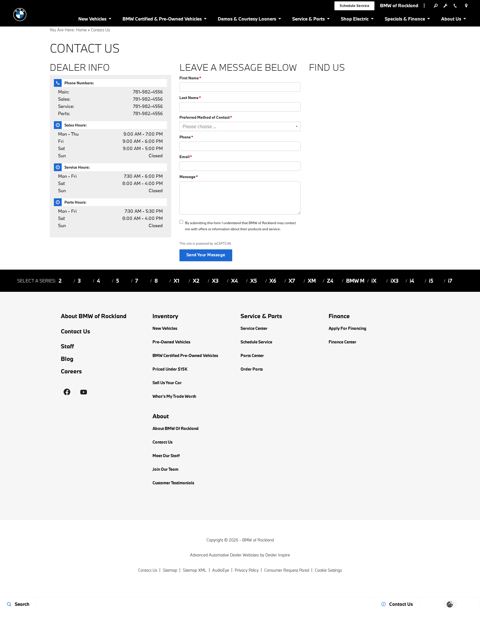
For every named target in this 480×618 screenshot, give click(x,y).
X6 (272, 280)
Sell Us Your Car (167, 382)
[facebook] (67, 392)
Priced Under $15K (170, 369)
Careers (71, 371)
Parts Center (252, 355)
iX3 (395, 280)
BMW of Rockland (258, 540)
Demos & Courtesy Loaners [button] (247, 20)
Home (81, 29)
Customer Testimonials (173, 482)
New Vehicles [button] (92, 20)
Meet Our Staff (166, 455)
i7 (450, 280)
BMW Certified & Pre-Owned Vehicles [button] (162, 20)
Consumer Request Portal (286, 570)
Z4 (330, 280)
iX (373, 280)
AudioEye (220, 570)
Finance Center (342, 342)
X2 (196, 280)
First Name (190, 77)
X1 (176, 280)
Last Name (190, 97)
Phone (186, 137)
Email (185, 156)
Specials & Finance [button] (404, 20)
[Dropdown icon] (435, 5)
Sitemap (170, 570)
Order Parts (252, 369)
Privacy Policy (247, 570)
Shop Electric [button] (355, 20)
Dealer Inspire (277, 555)
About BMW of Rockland (93, 316)
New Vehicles (164, 328)
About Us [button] (451, 20)
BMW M (355, 280)
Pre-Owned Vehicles (171, 342)
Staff (67, 346)
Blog (67, 358)
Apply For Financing (347, 328)
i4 (412, 280)
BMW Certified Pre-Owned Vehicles (185, 355)
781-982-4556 (148, 92)
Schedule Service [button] (354, 5)
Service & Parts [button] (308, 20)
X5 (253, 280)
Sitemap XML (195, 570)
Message (188, 176)
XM (312, 280)
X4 (234, 280)
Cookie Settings (328, 570)
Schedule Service (256, 342)
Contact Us (75, 331)
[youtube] (84, 392)
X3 (215, 280)
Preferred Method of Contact (205, 117)
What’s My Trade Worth (174, 396)
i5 (431, 280)
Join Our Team (165, 469)
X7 (292, 280)
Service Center (254, 328)
